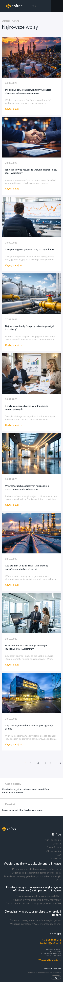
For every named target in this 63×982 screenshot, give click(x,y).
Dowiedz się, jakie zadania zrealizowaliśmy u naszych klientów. (25, 791)
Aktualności (53, 851)
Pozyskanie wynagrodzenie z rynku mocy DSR (36, 900)
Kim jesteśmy (53, 840)
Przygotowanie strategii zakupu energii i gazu (36, 869)
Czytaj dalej (12, 109)
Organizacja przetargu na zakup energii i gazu (36, 872)
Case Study (54, 847)
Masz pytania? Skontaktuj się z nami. (22, 810)
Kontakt (56, 858)
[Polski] (33, 6)
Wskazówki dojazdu (48, 960)
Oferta (57, 843)
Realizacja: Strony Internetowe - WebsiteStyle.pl (44, 972)
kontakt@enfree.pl (50, 943)
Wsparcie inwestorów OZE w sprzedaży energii (35, 924)
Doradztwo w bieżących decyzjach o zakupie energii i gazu (32, 878)
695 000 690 (50, 940)
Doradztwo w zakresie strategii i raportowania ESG (33, 903)
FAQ (58, 855)
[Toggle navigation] (57, 6)
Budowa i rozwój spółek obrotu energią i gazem (35, 920)
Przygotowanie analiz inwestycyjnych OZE (38, 896)
